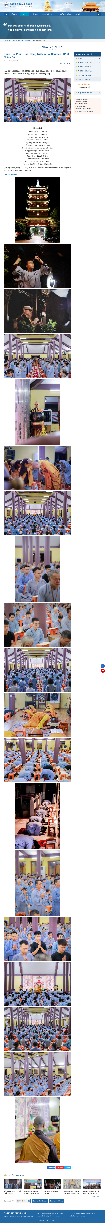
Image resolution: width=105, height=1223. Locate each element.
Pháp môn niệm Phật (85, 93)
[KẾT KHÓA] (13, 1187)
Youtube (51, 1220)
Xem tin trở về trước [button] (56, 1201)
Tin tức (24, 14)
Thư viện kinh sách (64, 14)
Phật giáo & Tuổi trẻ (85, 71)
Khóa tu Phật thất (25, 40)
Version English (65, 63)
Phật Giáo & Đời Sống (85, 63)
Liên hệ (77, 14)
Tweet (68, 1167)
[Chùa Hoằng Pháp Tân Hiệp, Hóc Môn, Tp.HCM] (52, 5)
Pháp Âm (34, 14)
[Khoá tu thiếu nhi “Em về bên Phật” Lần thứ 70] (92, 1187)
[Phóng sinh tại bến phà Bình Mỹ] (52, 1187)
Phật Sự (80, 58)
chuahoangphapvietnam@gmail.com (84, 1213)
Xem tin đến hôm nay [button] (40, 1201)
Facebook (52, 1167)
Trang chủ (7, 40)
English (76, 4)
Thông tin (13, 14)
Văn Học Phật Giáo (84, 75)
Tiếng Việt (69, 4)
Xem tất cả (96, 1197)
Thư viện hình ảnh (47, 14)
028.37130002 (80, 1216)
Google (61, 1167)
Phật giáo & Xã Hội (84, 67)
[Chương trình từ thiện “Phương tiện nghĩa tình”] (33, 1187)
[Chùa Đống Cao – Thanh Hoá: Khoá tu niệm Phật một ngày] (72, 1187)
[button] (99, 14)
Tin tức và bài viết (84, 87)
